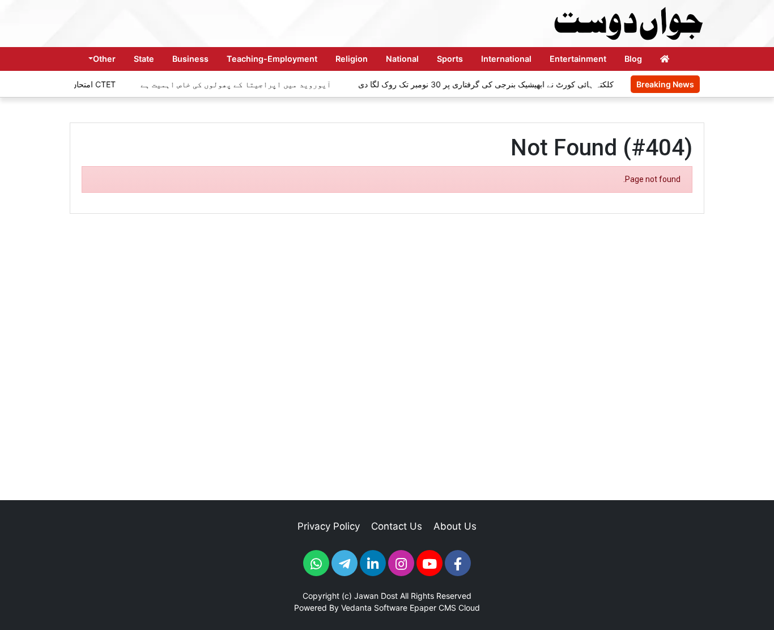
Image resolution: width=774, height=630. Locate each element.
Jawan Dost (376, 596)
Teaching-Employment (272, 59)
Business (190, 59)
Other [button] (104, 59)
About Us (455, 526)
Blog (633, 59)
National (402, 59)
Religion (351, 59)
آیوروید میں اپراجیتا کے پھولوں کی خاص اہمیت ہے (229, 84)
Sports (450, 59)
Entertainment (578, 59)
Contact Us (396, 526)
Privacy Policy (328, 526)
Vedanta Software (374, 607)
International (506, 59)
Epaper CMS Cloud (445, 607)
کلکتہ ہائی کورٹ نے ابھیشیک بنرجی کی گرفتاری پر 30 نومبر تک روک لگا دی (478, 84)
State (144, 59)
